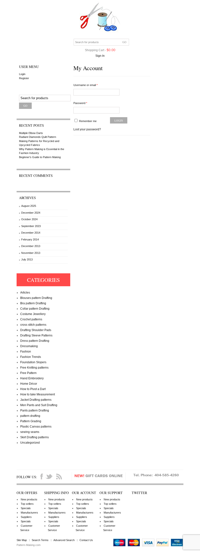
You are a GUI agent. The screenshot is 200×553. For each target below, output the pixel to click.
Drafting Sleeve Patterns (36, 335)
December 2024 (30, 212)
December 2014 (30, 232)
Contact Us (86, 540)
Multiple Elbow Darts (31, 133)
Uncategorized (30, 442)
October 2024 (29, 219)
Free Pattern (28, 373)
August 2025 (28, 205)
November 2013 (30, 252)
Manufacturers (29, 512)
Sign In (100, 55)
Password (80, 103)
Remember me (87, 121)
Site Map (22, 540)
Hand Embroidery (32, 378)
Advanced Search (64, 540)
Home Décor (28, 383)
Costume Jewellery (33, 314)
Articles (25, 292)
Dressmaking (29, 346)
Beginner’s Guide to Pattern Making (40, 157)
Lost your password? (87, 129)
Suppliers (26, 516)
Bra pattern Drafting (33, 303)
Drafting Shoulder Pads (35, 330)
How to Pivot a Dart (33, 389)
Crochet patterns (31, 319)
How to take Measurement (37, 394)
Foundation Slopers (33, 362)
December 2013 (30, 246)
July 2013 (27, 259)
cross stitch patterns (33, 324)
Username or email (85, 85)
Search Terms (40, 540)
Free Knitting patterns (34, 367)
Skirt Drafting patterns (34, 437)
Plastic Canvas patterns (35, 426)
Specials (26, 508)
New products (29, 499)
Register (24, 78)
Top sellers (27, 503)
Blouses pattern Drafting (36, 298)
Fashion (25, 351)
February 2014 (30, 239)
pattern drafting (30, 416)
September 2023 (31, 226)
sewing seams (29, 432)
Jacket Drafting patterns (35, 399)
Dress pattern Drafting (34, 341)
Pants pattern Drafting (34, 410)
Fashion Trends (30, 357)
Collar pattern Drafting (35, 308)
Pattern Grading (30, 421)
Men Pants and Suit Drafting (38, 405)
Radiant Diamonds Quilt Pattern (37, 136)
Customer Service (26, 528)
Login (22, 74)
